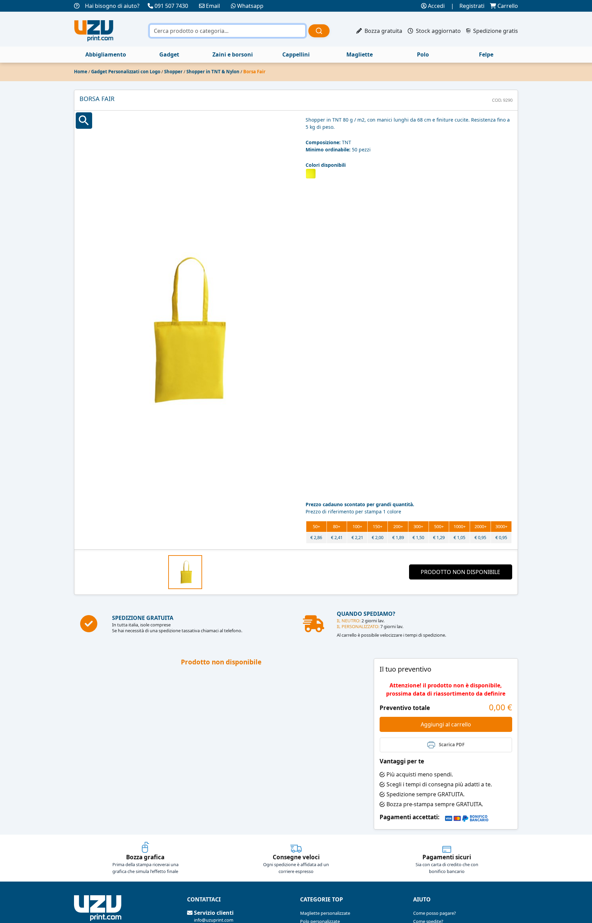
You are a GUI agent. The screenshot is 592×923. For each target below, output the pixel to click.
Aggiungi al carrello (446, 724)
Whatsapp (250, 6)
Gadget (169, 54)
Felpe (486, 54)
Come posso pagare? (434, 913)
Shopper (173, 71)
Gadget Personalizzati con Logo (125, 71)
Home (80, 71)
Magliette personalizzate (325, 913)
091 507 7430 (171, 6)
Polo (423, 54)
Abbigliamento (105, 54)
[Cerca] (319, 30)
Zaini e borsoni (232, 54)
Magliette (359, 54)
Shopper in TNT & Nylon (212, 71)
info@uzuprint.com (213, 920)
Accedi (436, 6)
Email (213, 6)
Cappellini (296, 54)
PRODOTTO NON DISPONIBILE (460, 572)
